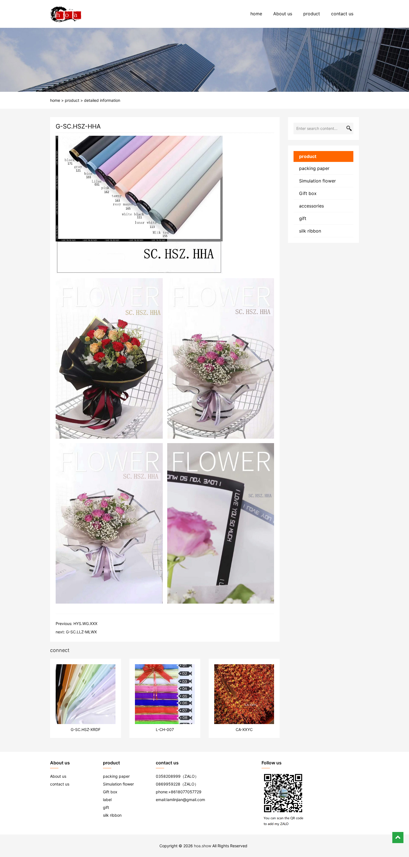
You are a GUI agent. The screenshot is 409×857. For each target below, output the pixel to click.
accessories (311, 206)
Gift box (308, 193)
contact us (342, 13)
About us (282, 13)
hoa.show (202, 845)
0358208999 (168, 776)
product (311, 13)
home (256, 13)
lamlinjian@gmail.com (185, 799)
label (107, 799)
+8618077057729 (184, 791)
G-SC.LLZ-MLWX (81, 631)
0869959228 (168, 784)
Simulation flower (317, 181)
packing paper (314, 168)
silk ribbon (310, 231)
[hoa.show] (66, 14)
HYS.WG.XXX (85, 623)
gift (302, 218)
